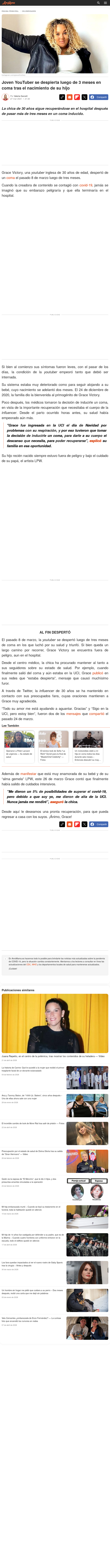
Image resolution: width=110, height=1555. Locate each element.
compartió (96, 713)
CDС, (28, 964)
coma (10, 177)
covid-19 (85, 184)
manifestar (28, 773)
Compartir (102, 97)
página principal (10, 11)
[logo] (8, 3)
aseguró (56, 801)
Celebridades (29, 11)
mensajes (73, 713)
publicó (98, 672)
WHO (34, 964)
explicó (95, 440)
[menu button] (105, 3)
